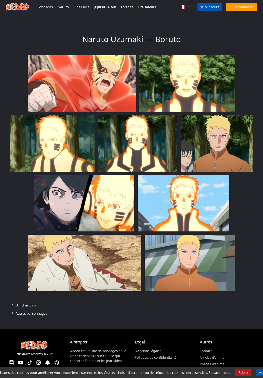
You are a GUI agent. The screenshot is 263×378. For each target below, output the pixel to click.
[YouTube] (20, 363)
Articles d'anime (212, 357)
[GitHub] (56, 363)
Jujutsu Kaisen (105, 7)
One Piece (81, 7)
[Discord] (11, 363)
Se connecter (244, 7)
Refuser (243, 372)
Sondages (45, 7)
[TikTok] (29, 363)
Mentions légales (148, 351)
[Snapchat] (47, 363)
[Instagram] (38, 363)
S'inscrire (212, 7)
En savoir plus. (220, 372)
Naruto (63, 7)
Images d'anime (212, 364)
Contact (206, 351)
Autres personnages (31, 313)
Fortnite (127, 7)
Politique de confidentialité (155, 357)
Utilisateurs (147, 7)
